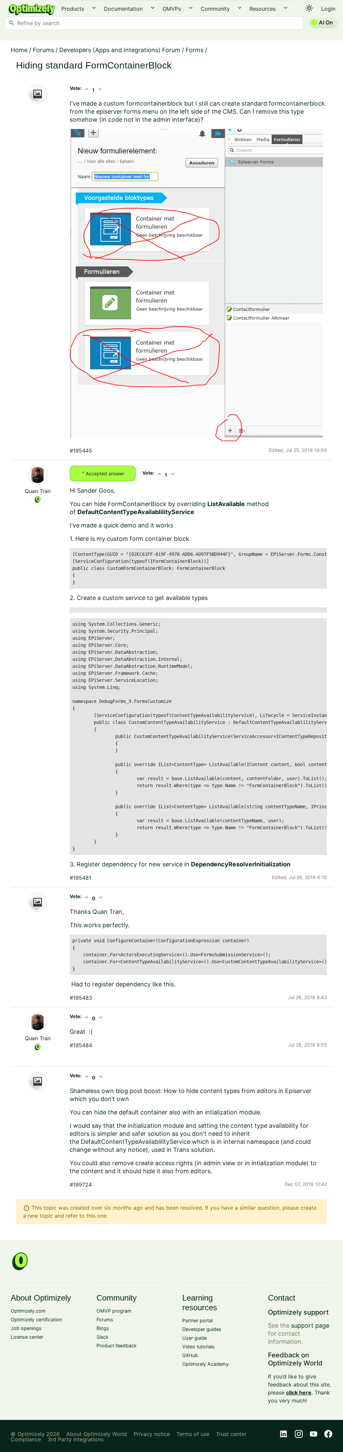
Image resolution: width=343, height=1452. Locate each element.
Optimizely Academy (205, 1364)
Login (328, 8)
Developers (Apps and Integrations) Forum (119, 49)
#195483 (81, 997)
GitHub (190, 1355)
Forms (194, 49)
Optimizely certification (36, 1319)
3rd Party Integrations (76, 1439)
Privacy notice (152, 1434)
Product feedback (116, 1345)
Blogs (102, 1328)
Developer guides (201, 1329)
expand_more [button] (94, 8)
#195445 (81, 450)
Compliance (26, 1439)
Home (19, 49)
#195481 (80, 877)
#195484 (81, 1045)
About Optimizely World (96, 1434)
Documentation (123, 8)
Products (72, 8)
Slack (102, 1337)
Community (215, 8)
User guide (194, 1338)
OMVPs (171, 8)
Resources (263, 8)
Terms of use (193, 1434)
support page (310, 1325)
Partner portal (197, 1320)
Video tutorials (198, 1346)
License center (27, 1337)
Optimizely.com (28, 1311)
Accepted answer (102, 473)
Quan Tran (38, 491)
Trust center (231, 1434)
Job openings (26, 1328)
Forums (43, 49)
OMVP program (114, 1311)
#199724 (81, 1184)
